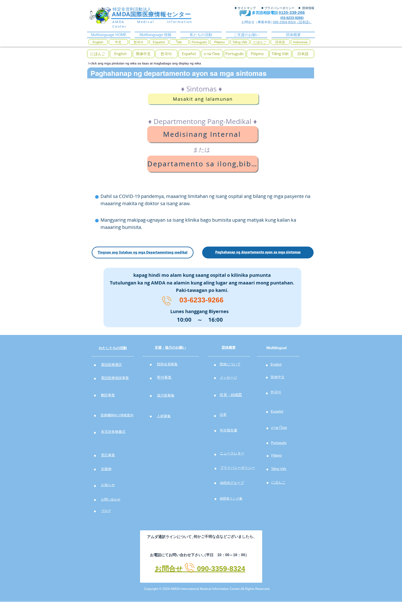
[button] (166, 54)
